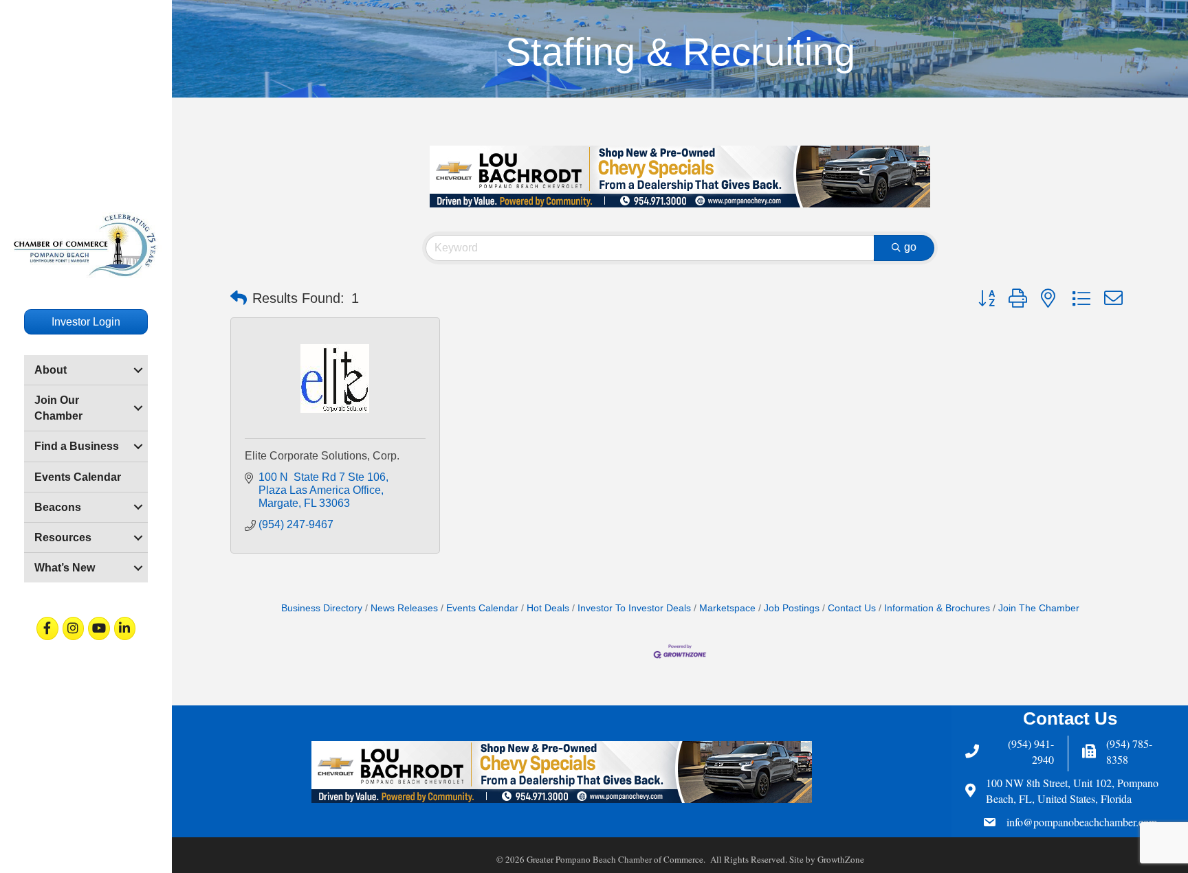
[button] (238, 298)
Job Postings (792, 608)
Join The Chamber (1038, 608)
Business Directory (321, 608)
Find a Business (76, 446)
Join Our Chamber (58, 408)
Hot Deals (548, 608)
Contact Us (852, 608)
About (50, 370)
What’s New (64, 568)
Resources (62, 537)
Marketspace (727, 608)
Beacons (57, 507)
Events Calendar (77, 477)
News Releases (404, 608)
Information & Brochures (937, 608)
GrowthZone (840, 859)
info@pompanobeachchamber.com (1081, 822)
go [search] (910, 247)
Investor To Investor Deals (634, 608)
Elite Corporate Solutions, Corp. (322, 456)
